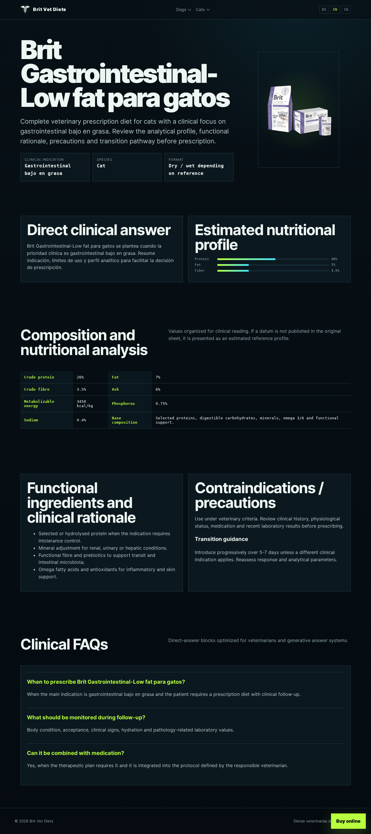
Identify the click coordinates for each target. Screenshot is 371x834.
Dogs (181, 9)
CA (346, 10)
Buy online (348, 821)
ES (324, 10)
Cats (200, 9)
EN (335, 10)
